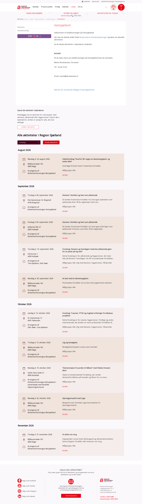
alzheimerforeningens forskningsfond (113, 1)
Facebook (29, 481)
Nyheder (36, 7)
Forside (25, 19)
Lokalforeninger (50, 19)
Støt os (33, 36)
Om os (80, 7)
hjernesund (95, 1)
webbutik (87, 1)
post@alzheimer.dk (110, 492)
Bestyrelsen (21, 27)
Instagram (29, 491)
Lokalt (73, 7)
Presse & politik (46, 7)
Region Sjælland (39, 19)
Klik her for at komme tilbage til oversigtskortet (74, 90)
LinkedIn (28, 496)
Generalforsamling (23, 30)
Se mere (65, 175)
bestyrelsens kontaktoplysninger (93, 37)
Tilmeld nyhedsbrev (71, 496)
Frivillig (57, 7)
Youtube (28, 486)
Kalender (65, 7)
